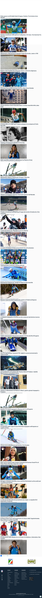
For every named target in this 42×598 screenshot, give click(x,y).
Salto (10, 176)
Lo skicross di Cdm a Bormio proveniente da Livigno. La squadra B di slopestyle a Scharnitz (18, 500)
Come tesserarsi (23, 572)
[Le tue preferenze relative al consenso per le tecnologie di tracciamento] (40, 596)
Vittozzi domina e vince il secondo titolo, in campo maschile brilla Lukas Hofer (19, 106)
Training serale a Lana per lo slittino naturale (12, 265)
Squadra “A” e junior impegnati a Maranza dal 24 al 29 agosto (16, 409)
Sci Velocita (9, 581)
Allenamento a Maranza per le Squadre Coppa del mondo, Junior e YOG (19, 53)
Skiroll (10, 52)
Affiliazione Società (23, 573)
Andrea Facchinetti (19, 300)
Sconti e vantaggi (23, 575)
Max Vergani (18, 18)
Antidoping (15, 581)
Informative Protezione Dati (21, 595)
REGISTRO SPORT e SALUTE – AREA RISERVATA (35, 572)
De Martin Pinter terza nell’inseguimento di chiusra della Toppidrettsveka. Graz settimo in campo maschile (20, 519)
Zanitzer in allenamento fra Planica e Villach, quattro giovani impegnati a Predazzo (19, 391)
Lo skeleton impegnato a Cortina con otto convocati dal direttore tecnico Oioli (20, 317)
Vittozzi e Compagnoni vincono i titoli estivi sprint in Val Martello (17, 194)
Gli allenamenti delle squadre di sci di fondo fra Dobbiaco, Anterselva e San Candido (20, 537)
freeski (16, 229)
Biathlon (6, 210)
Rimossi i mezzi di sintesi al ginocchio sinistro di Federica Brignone (18, 300)
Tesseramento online (24, 579)
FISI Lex (15, 583)
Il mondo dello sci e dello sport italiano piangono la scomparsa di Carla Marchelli (19, 124)
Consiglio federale (16, 573)
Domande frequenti (23, 574)
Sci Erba (10, 33)
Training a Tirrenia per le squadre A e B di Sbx (12, 142)
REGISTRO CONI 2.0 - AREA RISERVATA (34, 574)
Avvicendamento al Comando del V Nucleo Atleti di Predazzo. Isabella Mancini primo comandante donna (19, 372)
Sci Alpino (11, 193)
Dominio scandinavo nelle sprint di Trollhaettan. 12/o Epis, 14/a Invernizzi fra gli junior (20, 35)
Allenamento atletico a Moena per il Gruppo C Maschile (14, 177)
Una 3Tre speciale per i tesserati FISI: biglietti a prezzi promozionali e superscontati (19, 353)
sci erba (16, 33)
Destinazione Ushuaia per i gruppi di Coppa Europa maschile (16, 282)
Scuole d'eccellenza (16, 582)
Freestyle (6, 229)
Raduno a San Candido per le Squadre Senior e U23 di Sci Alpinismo (18, 70)
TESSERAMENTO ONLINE (33, 570)
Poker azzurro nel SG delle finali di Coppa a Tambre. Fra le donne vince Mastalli (19, 16)
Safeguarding (16, 575)
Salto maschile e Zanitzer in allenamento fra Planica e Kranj (16, 160)
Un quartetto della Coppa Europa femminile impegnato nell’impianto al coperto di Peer (19, 427)
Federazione (7, 104)
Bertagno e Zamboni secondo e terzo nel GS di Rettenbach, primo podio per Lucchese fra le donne (20, 481)
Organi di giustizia (16, 574)
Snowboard (9, 580)
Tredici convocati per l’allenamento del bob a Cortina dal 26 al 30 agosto (19, 336)
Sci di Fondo (11, 536)
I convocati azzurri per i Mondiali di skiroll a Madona (14, 230)
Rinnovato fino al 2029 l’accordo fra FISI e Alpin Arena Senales (17, 88)
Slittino (10, 69)
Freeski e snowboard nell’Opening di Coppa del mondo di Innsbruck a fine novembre (20, 212)
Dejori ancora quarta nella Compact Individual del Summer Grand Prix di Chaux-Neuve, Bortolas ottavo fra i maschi (19, 463)
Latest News (7, 33)
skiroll (15, 52)
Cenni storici (16, 580)
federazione (18, 104)
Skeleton (10, 334)
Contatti (15, 579)
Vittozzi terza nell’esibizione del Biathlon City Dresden (14, 445)
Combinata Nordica (10, 572)
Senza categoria (15, 316)
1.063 (7, 555)
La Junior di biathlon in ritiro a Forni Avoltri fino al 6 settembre (17, 248)
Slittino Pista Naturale (13, 281)
